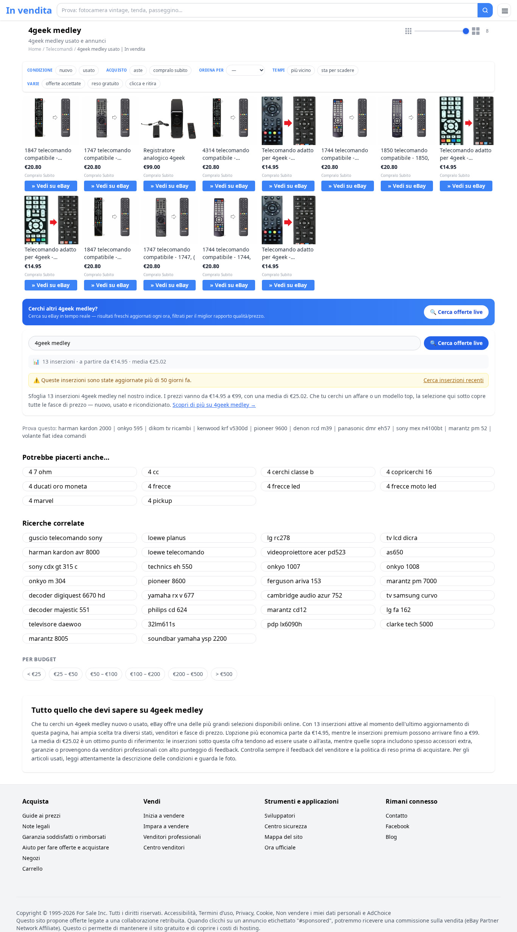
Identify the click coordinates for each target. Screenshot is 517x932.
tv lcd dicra (401, 538)
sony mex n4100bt (419, 428)
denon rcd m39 (312, 428)
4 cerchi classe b (290, 472)
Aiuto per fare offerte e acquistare (65, 847)
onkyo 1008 (402, 566)
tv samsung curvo (412, 595)
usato (89, 70)
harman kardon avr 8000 (64, 552)
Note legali (36, 826)
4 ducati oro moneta (58, 486)
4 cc (153, 472)
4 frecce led (283, 486)
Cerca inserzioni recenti (454, 380)
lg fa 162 (398, 610)
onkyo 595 (130, 428)
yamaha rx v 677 (171, 595)
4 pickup (160, 500)
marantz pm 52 (467, 428)
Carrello (32, 868)
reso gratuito (105, 83)
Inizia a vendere (163, 815)
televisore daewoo (55, 624)
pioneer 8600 (166, 581)
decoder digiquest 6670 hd (67, 595)
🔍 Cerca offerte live (456, 343)
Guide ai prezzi (41, 815)
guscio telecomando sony (65, 538)
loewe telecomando (176, 552)
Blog (391, 836)
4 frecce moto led (411, 486)
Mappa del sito (283, 836)
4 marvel (41, 500)
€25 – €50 (66, 674)
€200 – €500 (188, 674)
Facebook (397, 826)
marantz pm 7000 (411, 581)
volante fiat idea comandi (54, 435)
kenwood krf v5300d (222, 428)
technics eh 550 (170, 566)
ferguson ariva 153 (294, 581)
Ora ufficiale (280, 847)
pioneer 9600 (270, 428)
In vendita (29, 10)
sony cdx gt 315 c (53, 566)
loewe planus (167, 538)
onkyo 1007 (283, 566)
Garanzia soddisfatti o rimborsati (64, 836)
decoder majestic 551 (59, 610)
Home (34, 49)
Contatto (396, 815)
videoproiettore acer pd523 (306, 552)
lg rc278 (278, 538)
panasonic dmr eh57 (364, 428)
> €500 (224, 674)
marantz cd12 (287, 610)
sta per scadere (337, 70)
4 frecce (159, 486)
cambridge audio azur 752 (304, 595)
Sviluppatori (280, 815)
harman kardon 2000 (84, 428)
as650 (394, 552)
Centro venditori (164, 847)
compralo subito (170, 70)
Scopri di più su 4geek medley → (214, 404)
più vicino (301, 70)
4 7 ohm (40, 472)
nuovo (65, 70)
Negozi (31, 858)
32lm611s (161, 624)
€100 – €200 (145, 674)
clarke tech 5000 (409, 624)
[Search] (485, 10)
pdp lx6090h (284, 624)
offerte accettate (63, 83)
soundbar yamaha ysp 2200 (187, 638)
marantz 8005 (48, 638)
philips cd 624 (167, 610)
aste (138, 70)
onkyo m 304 (47, 581)
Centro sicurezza (286, 826)
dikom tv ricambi (170, 428)
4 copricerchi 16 (409, 472)
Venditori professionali (172, 836)
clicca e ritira (142, 83)
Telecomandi (59, 49)
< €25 (34, 674)
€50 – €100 (103, 674)
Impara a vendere (166, 826)
